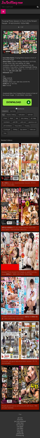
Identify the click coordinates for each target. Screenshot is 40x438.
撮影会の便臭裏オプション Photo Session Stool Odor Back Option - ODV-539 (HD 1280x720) (19, 228)
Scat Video (13, 111)
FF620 (11, 118)
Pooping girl (6, 129)
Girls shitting (24, 118)
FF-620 (5, 118)
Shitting (15, 129)
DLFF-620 (30, 115)
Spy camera (23, 129)
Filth (17, 118)
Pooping (26, 126)
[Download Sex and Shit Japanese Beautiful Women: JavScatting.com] (12, 3)
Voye (4, 133)
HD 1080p (33, 118)
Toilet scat (32, 129)
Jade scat (23, 122)
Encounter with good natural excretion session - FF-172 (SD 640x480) (19, 362)
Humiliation (6, 122)
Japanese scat (32, 122)
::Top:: (20, 414)
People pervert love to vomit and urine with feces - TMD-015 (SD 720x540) (20, 407)
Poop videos (18, 126)
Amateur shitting (11, 115)
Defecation (21, 115)
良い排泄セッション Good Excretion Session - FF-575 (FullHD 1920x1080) (19, 184)
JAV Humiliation (7, 126)
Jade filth (15, 122)
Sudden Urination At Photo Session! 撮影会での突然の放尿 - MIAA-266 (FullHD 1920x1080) (20, 318)
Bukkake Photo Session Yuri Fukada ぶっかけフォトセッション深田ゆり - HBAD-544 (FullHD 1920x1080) (19, 273)
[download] (17, 102)
